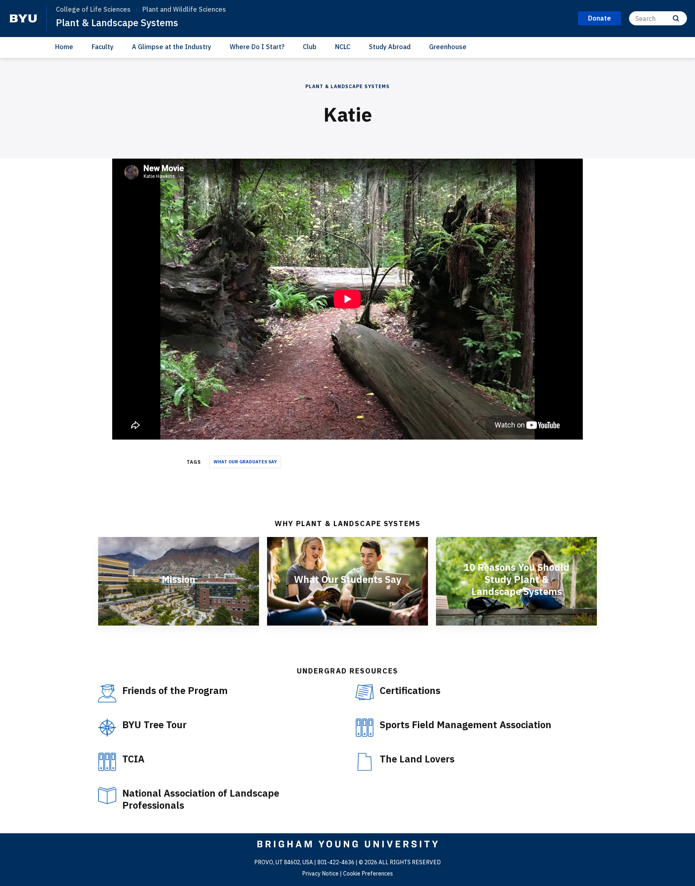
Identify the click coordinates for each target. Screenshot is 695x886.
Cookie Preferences (368, 873)
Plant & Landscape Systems (117, 22)
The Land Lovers (417, 758)
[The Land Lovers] (365, 762)
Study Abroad (390, 47)
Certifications (410, 690)
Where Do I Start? (257, 47)
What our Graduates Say (245, 462)
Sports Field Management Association (465, 724)
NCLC (342, 47)
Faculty (102, 47)
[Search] (676, 18)
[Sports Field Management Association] (365, 728)
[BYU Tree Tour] (107, 728)
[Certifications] (365, 692)
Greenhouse (448, 47)
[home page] (23, 18)
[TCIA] (107, 762)
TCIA (133, 758)
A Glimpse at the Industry (171, 47)
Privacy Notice (320, 873)
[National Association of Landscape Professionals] (107, 795)
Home (64, 47)
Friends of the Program (175, 690)
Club (310, 47)
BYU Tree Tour (154, 724)
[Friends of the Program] (107, 693)
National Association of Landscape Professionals (200, 799)
